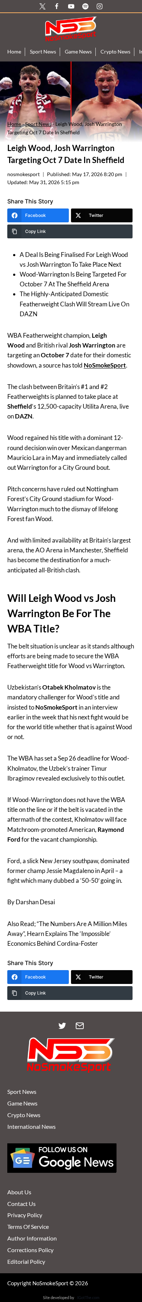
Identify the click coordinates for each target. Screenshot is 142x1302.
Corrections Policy (30, 1249)
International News (31, 1126)
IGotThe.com (88, 1297)
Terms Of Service (28, 1226)
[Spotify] (85, 6)
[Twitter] (62, 1026)
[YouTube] (71, 6)
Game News (78, 51)
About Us (19, 1191)
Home (14, 51)
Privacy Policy (24, 1214)
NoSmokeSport (105, 365)
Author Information (32, 1238)
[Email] (79, 1026)
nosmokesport (23, 174)
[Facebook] (57, 6)
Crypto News (115, 51)
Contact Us (21, 1203)
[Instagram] (99, 6)
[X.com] (42, 6)
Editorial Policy (26, 1261)
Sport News (43, 51)
